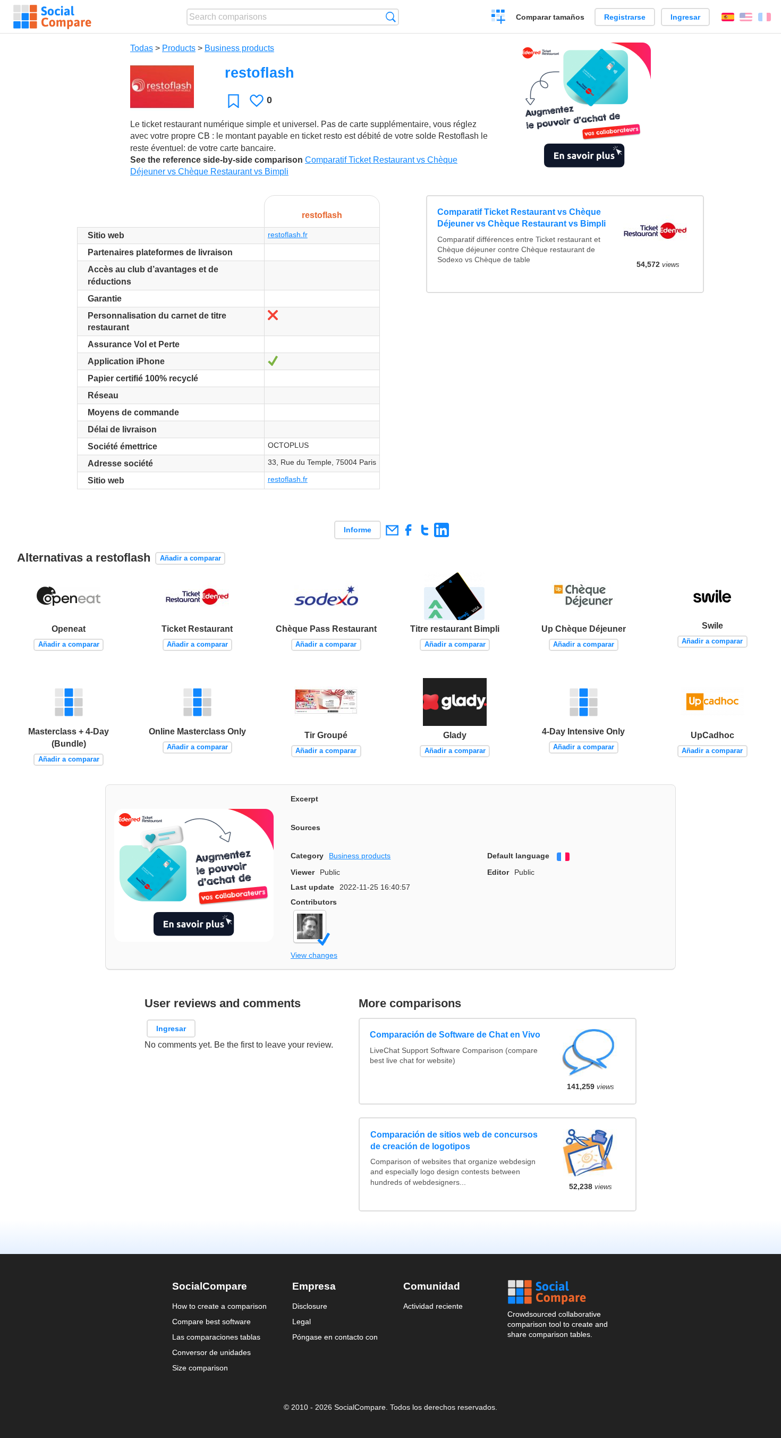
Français (764, 17)
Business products (239, 48)
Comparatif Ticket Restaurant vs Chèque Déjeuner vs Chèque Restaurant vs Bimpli (521, 217)
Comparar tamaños (550, 17)
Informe (357, 529)
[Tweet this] (425, 530)
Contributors (314, 902)
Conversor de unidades (211, 1352)
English (746, 17)
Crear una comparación (498, 18)
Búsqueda (391, 17)
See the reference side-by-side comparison (216, 159)
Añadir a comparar (190, 558)
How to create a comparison (219, 1306)
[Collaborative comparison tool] (52, 17)
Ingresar (685, 17)
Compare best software (211, 1321)
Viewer (303, 872)
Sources (305, 827)
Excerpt (304, 799)
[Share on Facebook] (408, 530)
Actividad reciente (433, 1306)
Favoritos (233, 101)
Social (558, 1292)
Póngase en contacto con (335, 1337)
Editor (498, 872)
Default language (518, 855)
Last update (312, 887)
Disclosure (309, 1306)
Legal (301, 1321)
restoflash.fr (288, 234)
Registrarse (625, 17)
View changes (314, 955)
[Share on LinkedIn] (441, 530)
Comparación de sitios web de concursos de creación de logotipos (454, 1140)
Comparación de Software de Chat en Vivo (455, 1034)
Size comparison (200, 1368)
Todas (141, 48)
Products (179, 48)
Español (727, 17)
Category (307, 855)
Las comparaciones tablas (216, 1337)
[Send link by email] (392, 530)
